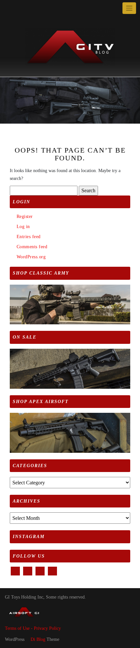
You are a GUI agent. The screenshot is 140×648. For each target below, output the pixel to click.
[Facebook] (9, 8)
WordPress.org (31, 256)
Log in (23, 226)
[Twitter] (17, 8)
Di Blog (37, 639)
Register (25, 216)
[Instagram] (32, 8)
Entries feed (29, 236)
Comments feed (32, 246)
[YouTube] (24, 8)
